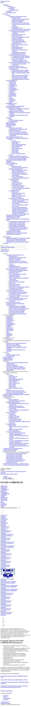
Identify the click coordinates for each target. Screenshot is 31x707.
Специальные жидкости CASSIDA (20, 79)
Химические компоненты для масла (18, 156)
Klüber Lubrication (10, 122)
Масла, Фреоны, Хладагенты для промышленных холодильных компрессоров (17, 137)
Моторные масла (16, 17)
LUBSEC (11, 92)
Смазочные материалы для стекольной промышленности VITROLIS (15, 215)
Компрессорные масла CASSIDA (20, 71)
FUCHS (8, 15)
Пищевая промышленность (16, 168)
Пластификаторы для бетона (19, 52)
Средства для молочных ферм (16, 198)
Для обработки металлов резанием (20, 57)
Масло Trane (15, 151)
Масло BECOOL (16, 142)
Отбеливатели (15, 181)
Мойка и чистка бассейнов (18, 195)
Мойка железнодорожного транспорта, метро (18, 194)
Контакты (5, 243)
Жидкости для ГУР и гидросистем (20, 22)
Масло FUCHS (15, 147)
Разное (11, 102)
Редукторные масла (17, 35)
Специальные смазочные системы (17, 229)
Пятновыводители (16, 184)
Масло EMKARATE (17, 145)
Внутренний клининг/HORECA (20, 167)
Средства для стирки (17, 183)
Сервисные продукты (17, 28)
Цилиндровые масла (17, 48)
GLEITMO (11, 86)
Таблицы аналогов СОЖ (12, 217)
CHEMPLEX (12, 84)
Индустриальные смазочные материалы (19, 30)
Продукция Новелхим (11, 163)
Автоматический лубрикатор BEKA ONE (19, 221)
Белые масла (15, 45)
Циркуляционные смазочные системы (18, 227)
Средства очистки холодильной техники (19, 157)
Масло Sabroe (15, 149)
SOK (10, 97)
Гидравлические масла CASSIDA (20, 70)
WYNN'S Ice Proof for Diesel (16, 120)
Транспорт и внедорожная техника (17, 16)
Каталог (5, 13)
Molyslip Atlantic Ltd (11, 124)
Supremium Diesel (13, 121)
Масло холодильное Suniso (18, 153)
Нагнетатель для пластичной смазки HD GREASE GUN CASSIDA (19, 109)
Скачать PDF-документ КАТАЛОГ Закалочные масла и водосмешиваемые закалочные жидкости (14, 686)
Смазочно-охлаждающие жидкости (17, 54)
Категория (8, 126)
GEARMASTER (13, 85)
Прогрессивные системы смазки (17, 224)
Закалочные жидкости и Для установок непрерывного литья (20, 60)
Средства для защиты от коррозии (17, 131)
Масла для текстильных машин (19, 44)
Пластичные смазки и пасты (16, 66)
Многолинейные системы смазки (17, 226)
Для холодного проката (18, 58)
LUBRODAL (12, 90)
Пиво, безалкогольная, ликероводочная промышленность (20, 177)
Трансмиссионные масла (18, 20)
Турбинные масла (16, 43)
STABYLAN (12, 99)
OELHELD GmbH (10, 125)
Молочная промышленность (19, 172)
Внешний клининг (16, 166)
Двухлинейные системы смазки (17, 225)
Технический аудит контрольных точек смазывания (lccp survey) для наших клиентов (17, 241)
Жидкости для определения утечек (17, 158)
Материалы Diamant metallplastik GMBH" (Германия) (16, 394)
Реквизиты (12, 8)
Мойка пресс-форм (16, 197)
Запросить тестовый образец (8, 247)
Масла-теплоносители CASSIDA (20, 75)
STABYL (11, 98)
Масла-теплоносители (17, 47)
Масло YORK (15, 152)
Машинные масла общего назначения (18, 270)
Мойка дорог (15, 192)
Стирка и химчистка (14, 179)
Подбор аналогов (10, 162)
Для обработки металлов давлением (21, 56)
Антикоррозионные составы (19, 63)
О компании (9, 6)
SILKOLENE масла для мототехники (21, 29)
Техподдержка (7, 236)
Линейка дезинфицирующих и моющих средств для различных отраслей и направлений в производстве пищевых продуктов (20, 211)
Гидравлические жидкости (18, 34)
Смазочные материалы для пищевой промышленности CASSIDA (15, 106)
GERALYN (12, 104)
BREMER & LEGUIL (11, 103)
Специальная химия (14, 190)
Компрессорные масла (17, 39)
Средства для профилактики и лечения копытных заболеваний (20, 208)
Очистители (15, 65)
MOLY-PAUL (12, 94)
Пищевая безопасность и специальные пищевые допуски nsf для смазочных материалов (18, 238)
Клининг (11, 165)
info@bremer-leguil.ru (6, 703)
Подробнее (3, 517)
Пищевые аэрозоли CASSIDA (16, 111)
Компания (5, 4)
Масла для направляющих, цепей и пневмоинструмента (20, 37)
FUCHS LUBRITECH (11, 80)
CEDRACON (12, 81)
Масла (10, 139)
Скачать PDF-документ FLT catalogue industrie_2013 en (14, 679)
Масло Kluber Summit (17, 148)
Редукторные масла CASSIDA (19, 78)
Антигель (8, 117)
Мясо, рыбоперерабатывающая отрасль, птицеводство (19, 171)
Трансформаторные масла (18, 53)
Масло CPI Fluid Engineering (19, 144)
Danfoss (14, 140)
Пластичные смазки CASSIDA (19, 76)
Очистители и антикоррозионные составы (19, 62)
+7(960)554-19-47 (5, 249)
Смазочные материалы (14, 130)
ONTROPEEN (12, 95)
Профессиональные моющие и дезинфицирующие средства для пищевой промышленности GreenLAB (16, 233)
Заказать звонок (4, 251)
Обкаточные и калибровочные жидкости (19, 286)
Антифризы (15, 26)
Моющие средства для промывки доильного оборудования (20, 200)
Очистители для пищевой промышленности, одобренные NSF (18, 128)
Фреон (10, 154)
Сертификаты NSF (13, 10)
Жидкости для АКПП (17, 21)
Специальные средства (17, 186)
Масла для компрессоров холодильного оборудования (19, 41)
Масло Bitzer (15, 143)
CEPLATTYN (12, 83)
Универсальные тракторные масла (20, 19)
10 (4, 625)
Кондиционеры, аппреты (18, 185)
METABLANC (13, 93)
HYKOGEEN (12, 88)
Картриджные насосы (14, 230)
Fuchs (10, 118)
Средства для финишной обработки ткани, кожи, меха (21, 188)
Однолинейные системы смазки (17, 222)
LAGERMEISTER (13, 89)
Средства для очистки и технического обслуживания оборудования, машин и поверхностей (18, 134)
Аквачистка (15, 180)
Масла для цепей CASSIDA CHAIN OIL (19, 308)
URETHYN (12, 101)
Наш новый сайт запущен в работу (9, 474)
